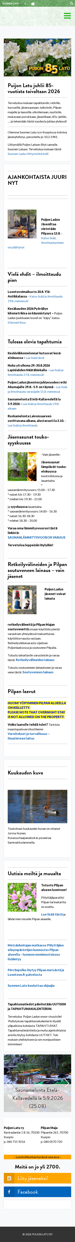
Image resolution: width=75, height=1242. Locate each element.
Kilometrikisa (17, 322)
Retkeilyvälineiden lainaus (35, 660)
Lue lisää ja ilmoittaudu (23, 425)
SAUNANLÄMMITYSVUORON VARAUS (36, 537)
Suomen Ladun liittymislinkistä (28, 153)
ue (28, 357)
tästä (40, 357)
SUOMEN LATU (10, 3)
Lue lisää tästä (52, 914)
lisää (33, 357)
